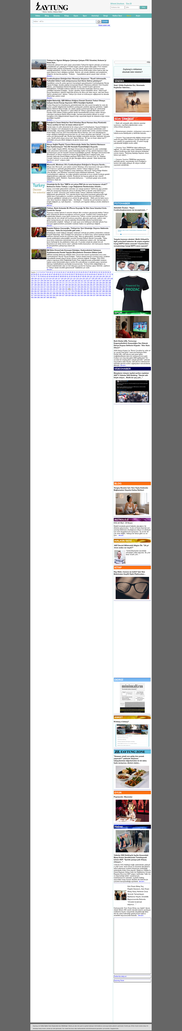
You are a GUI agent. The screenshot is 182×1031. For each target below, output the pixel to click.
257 (88, 289)
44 (45, 274)
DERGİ (118, 679)
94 (74, 276)
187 (32, 285)
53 (65, 274)
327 (63, 295)
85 (54, 276)
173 (69, 283)
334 (85, 295)
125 (83, 279)
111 (41, 279)
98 (83, 276)
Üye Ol (129, 3)
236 (103, 287)
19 (70, 272)
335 (88, 295)
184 (103, 283)
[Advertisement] (20, 47)
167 (51, 283)
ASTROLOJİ (121, 519)
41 (38, 274)
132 (105, 279)
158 (103, 281)
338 (97, 295)
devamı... (123, 365)
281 (81, 291)
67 (96, 274)
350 (54, 297)
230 (85, 287)
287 (100, 291)
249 (63, 289)
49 (56, 274)
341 (106, 295)
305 (75, 293)
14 (59, 272)
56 (72, 274)
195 (57, 285)
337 (94, 295)
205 (88, 285)
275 (63, 291)
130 (99, 279)
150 (78, 281)
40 (36, 274)
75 (32, 276)
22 (77, 272)
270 (47, 291)
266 (35, 291)
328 (66, 295)
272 (54, 291)
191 (44, 285)
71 (105, 274)
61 (83, 274)
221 (57, 287)
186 (109, 283)
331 (75, 295)
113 (47, 279)
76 (34, 276)
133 (108, 279)
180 (91, 283)
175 (75, 283)
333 (81, 295)
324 (54, 295)
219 (51, 287)
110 (38, 279)
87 (58, 276)
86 (56, 276)
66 (94, 274)
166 (47, 283)
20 (72, 272)
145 (63, 281)
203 (81, 285)
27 (88, 272)
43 (43, 274)
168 (54, 283)
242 (41, 289)
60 (81, 274)
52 (63, 274)
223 (63, 287)
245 (51, 289)
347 (44, 297)
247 (57, 289)
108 (32, 279)
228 (78, 287)
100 (88, 276)
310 (91, 293)
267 (38, 291)
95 (76, 276)
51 (61, 274)
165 (44, 283)
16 (63, 272)
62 (85, 274)
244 (47, 289)
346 (41, 297)
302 (66, 293)
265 (32, 291)
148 (72, 281)
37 (110, 272)
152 (85, 281)
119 (65, 279)
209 (100, 285)
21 (75, 272)
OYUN (117, 792)
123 (77, 279)
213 (32, 287)
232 (91, 287)
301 (63, 293)
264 (109, 289)
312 (97, 293)
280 (78, 291)
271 (51, 291)
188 (35, 285)
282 (85, 291)
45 (47, 274)
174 (72, 283)
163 (38, 283)
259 (94, 289)
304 (72, 293)
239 (32, 289)
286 (97, 291)
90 (65, 276)
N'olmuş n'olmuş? (121, 722)
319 (38, 295)
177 (81, 283)
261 (100, 289)
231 (88, 287)
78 (38, 276)
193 (51, 285)
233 (94, 287)
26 (86, 272)
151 (81, 281)
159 (106, 281)
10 (50, 272)
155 (94, 281)
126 (86, 279)
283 (88, 291)
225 (69, 287)
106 (106, 276)
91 (67, 276)
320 (41, 295)
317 (32, 295)
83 (50, 276)
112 (44, 279)
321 (44, 295)
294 (41, 293)
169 (57, 283)
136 (35, 281)
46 (50, 274)
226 (72, 287)
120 (68, 279)
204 (85, 285)
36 (108, 272)
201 (75, 285)
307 (81, 293)
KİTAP (118, 567)
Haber (118, 826)
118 (62, 279)
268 (41, 291)
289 (106, 291)
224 (66, 287)
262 (103, 289)
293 (38, 293)
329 (69, 295)
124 (80, 279)
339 (100, 295)
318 (35, 295)
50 (58, 274)
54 (67, 274)
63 (87, 274)
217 (44, 287)
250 (66, 289)
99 (85, 276)
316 (109, 293)
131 (102, 279)
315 (106, 293)
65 (92, 274)
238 (109, 287)
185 (106, 283)
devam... (122, 535)
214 (35, 287)
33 (101, 272)
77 (36, 276)
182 (97, 283)
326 (60, 295)
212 (109, 285)
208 (97, 285)
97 (81, 276)
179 (88, 283)
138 (41, 281)
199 (69, 285)
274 (60, 291)
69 (101, 274)
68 (99, 274)
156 (97, 281)
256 (85, 289)
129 (96, 279)
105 (103, 276)
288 (103, 291)
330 (72, 295)
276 (66, 291)
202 (78, 285)
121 (71, 279)
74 (112, 274)
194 (54, 285)
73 (110, 274)
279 (75, 291)
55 (70, 274)
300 (60, 293)
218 (47, 287)
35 (106, 272)
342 (109, 295)
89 (63, 276)
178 (85, 283)
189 (38, 285)
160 (109, 281)
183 (100, 283)
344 (35, 297)
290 (109, 291)
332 (78, 295)
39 (34, 274)
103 (97, 276)
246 (54, 289)
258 (91, 289)
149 (75, 281)
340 (103, 295)
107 (109, 276)
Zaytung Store (119, 980)
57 (74, 274)
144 (60, 281)
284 (91, 291)
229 (81, 287)
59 (78, 274)
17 (66, 272)
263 (106, 289)
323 (51, 295)
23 (79, 272)
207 (94, 285)
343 (32, 297)
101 (91, 276)
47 (52, 274)
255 (81, 289)
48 (54, 274)
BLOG (118, 483)
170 (60, 283)
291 (32, 293)
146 (66, 281)
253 (75, 289)
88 (61, 276)
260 (97, 289)
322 (47, 295)
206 (91, 285)
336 (91, 295)
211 (106, 285)
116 (56, 279)
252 (72, 289)
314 (103, 293)
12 (54, 272)
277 (69, 291)
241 (38, 289)
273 (57, 291)
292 (35, 293)
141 (51, 281)
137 (38, 281)
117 (59, 279)
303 (69, 293)
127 (89, 279)
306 (78, 293)
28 (90, 272)
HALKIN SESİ (123, 540)
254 (78, 289)
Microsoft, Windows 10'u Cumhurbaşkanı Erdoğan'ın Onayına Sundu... (76, 165)
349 (51, 297)
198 (66, 285)
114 (50, 279)
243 (44, 289)
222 (60, 287)
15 (61, 272)
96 (78, 276)
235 (100, 287)
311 (94, 293)
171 (63, 283)
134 (111, 279)
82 (47, 276)
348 (47, 297)
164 (41, 283)
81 (45, 276)
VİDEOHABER (122, 368)
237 (106, 287)
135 (32, 281)
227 (75, 287)
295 (44, 293)
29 (92, 272)
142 (54, 281)
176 (78, 283)
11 (52, 272)
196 (60, 285)
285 (94, 291)
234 (97, 287)
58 (76, 274)
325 (57, 295)
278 (72, 291)
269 (44, 291)
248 (60, 289)
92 (70, 276)
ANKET (118, 717)
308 (85, 293)
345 (38, 297)
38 (32, 274)
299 (57, 293)
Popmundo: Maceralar (123, 797)
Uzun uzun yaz (104, 25)
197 (63, 285)
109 (35, 279)
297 (51, 293)
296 (47, 293)
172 (66, 283)
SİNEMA (119, 81)
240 (35, 289)
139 (44, 281)
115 (53, 279)
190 (41, 285)
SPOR (118, 312)
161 (32, 283)
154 (91, 281)
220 (54, 287)
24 (81, 272)
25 (83, 272)
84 (52, 276)
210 (103, 285)
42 (41, 274)
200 (72, 285)
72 (107, 274)
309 (88, 293)
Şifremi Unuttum (117, 3)
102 (94, 276)
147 (69, 281)
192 (47, 285)
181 (94, 283)
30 (95, 272)
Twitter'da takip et (120, 976)
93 (72, 276)
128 (92, 279)
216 (41, 287)
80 (43, 276)
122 (74, 279)
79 (41, 276)
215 (38, 287)
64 (90, 274)
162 (35, 283)
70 (103, 274)
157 (100, 281)
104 (100, 276)
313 (100, 293)
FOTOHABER (122, 203)
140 (47, 281)
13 (57, 272)
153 (88, 281)
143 (57, 281)
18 (68, 272)
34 (103, 272)
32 (99, 272)
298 (54, 293)
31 (97, 272)
